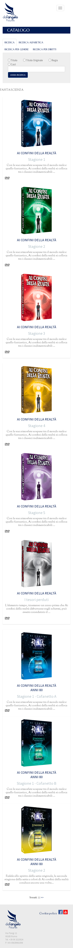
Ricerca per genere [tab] (17, 49)
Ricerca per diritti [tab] (44, 49)
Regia (54, 60)
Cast (13, 64)
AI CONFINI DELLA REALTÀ (36, 153)
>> (42, 897)
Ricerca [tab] (10, 42)
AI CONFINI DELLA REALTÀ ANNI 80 (36, 687)
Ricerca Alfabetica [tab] (31, 42)
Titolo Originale (34, 60)
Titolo (13, 60)
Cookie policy (48, 914)
